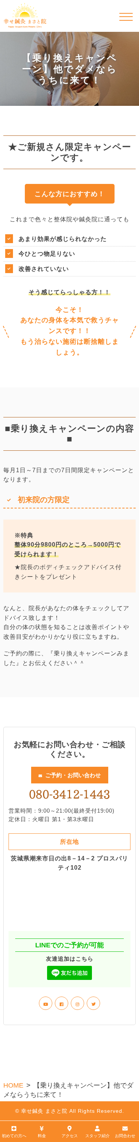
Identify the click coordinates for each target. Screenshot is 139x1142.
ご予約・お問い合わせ (73, 775)
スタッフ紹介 (97, 1135)
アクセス (70, 1135)
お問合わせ (125, 1135)
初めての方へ (14, 1135)
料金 (42, 1135)
